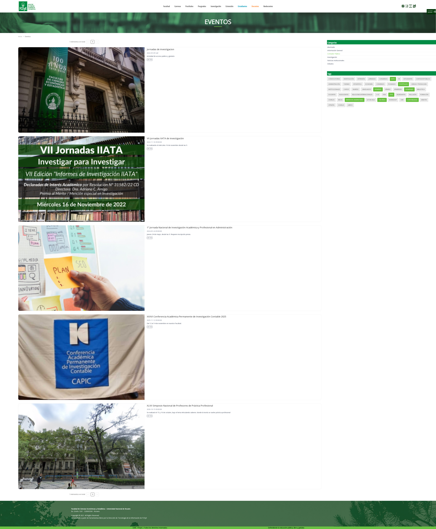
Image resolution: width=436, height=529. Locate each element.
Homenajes (409, 89)
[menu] (218, 6)
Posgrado (392, 84)
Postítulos (403, 84)
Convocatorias (334, 79)
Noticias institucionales (335, 60)
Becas (340, 100)
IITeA (384, 95)
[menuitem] (166, 6)
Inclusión (412, 95)
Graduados (366, 89)
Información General (334, 50)
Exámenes (378, 89)
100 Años (382, 100)
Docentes (331, 95)
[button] (431, 11)
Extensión (361, 79)
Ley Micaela (371, 100)
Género (387, 89)
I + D (377, 95)
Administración (334, 84)
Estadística (357, 84)
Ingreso (355, 89)
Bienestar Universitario (354, 100)
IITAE (391, 95)
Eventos (28, 36)
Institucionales (334, 89)
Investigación (332, 57)
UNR (402, 100)
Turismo (347, 84)
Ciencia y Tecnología (419, 84)
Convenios (380, 84)
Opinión (331, 105)
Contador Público (333, 54)
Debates (330, 64)
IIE (399, 79)
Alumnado (331, 47)
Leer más (149, 59)
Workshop (393, 100)
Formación (424, 95)
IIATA (393, 79)
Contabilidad (412, 100)
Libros (350, 105)
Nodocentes (343, 95)
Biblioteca (421, 89)
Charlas (331, 100)
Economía (369, 84)
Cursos (346, 89)
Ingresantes (401, 95)
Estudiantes (408, 79)
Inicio (20, 36)
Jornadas (372, 79)
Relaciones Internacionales (362, 95)
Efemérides (398, 89)
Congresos (383, 79)
